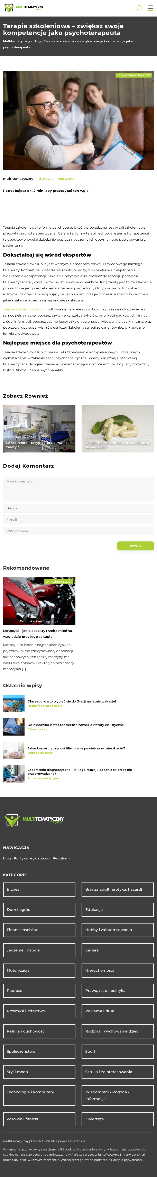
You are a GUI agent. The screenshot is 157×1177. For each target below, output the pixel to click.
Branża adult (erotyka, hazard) (113, 889)
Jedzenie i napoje (23, 950)
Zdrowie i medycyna (57, 179)
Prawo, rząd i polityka (105, 990)
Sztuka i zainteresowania (108, 1072)
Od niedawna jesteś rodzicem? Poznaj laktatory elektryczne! (76, 725)
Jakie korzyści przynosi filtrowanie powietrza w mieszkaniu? (76, 748)
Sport (90, 1051)
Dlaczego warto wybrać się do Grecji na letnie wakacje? (72, 701)
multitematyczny (18, 179)
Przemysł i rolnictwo (26, 1011)
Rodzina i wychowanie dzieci (112, 1031)
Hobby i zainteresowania (108, 930)
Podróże (14, 990)
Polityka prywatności (32, 858)
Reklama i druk (99, 1011)
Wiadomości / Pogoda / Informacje (107, 1095)
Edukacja (94, 909)
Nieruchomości (99, 970)
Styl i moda (17, 1072)
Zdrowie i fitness (22, 1119)
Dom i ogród (18, 909)
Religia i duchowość (26, 1031)
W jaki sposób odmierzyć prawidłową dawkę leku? (117, 445)
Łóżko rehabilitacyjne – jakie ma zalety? (34, 445)
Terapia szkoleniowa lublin (25, 309)
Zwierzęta (94, 1119)
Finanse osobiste (22, 930)
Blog (7, 858)
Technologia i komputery (30, 1092)
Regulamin (62, 858)
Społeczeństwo (21, 1051)
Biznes (13, 889)
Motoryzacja (18, 970)
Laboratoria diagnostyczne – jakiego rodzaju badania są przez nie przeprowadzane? (80, 772)
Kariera (92, 950)
